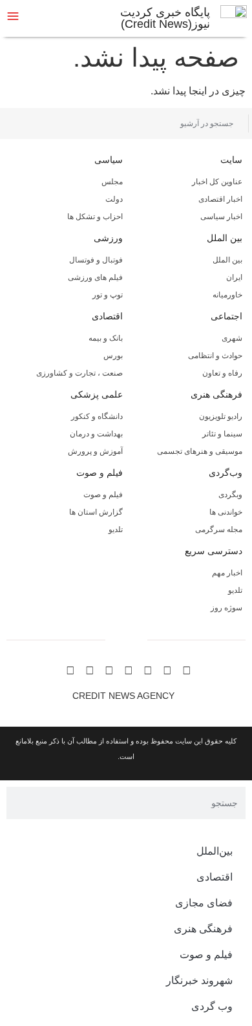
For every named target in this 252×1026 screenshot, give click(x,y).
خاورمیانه (227, 294)
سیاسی (108, 160)
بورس (113, 355)
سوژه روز (226, 607)
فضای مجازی (204, 902)
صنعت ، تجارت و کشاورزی (79, 373)
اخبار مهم (227, 572)
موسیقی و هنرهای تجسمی (199, 451)
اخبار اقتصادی (220, 199)
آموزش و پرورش (95, 451)
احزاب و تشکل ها (95, 216)
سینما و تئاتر (222, 433)
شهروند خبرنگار (199, 980)
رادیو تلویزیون (220, 416)
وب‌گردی (225, 472)
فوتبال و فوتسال (96, 259)
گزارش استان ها (96, 512)
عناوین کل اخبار (217, 181)
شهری (232, 338)
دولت (114, 199)
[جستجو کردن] (21, 123)
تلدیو (116, 529)
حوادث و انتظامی (215, 355)
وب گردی (212, 1006)
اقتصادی (107, 316)
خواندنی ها (225, 512)
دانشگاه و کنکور (97, 416)
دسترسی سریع (213, 551)
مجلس (112, 181)
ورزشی (108, 238)
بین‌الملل (214, 851)
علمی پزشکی (96, 394)
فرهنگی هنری (216, 394)
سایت (231, 160)
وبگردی (230, 494)
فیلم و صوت (99, 472)
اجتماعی (226, 316)
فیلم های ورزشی (95, 277)
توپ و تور (107, 294)
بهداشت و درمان (96, 433)
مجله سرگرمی (218, 529)
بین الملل (224, 238)
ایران (234, 277)
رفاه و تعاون (222, 373)
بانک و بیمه (106, 338)
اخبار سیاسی (221, 216)
